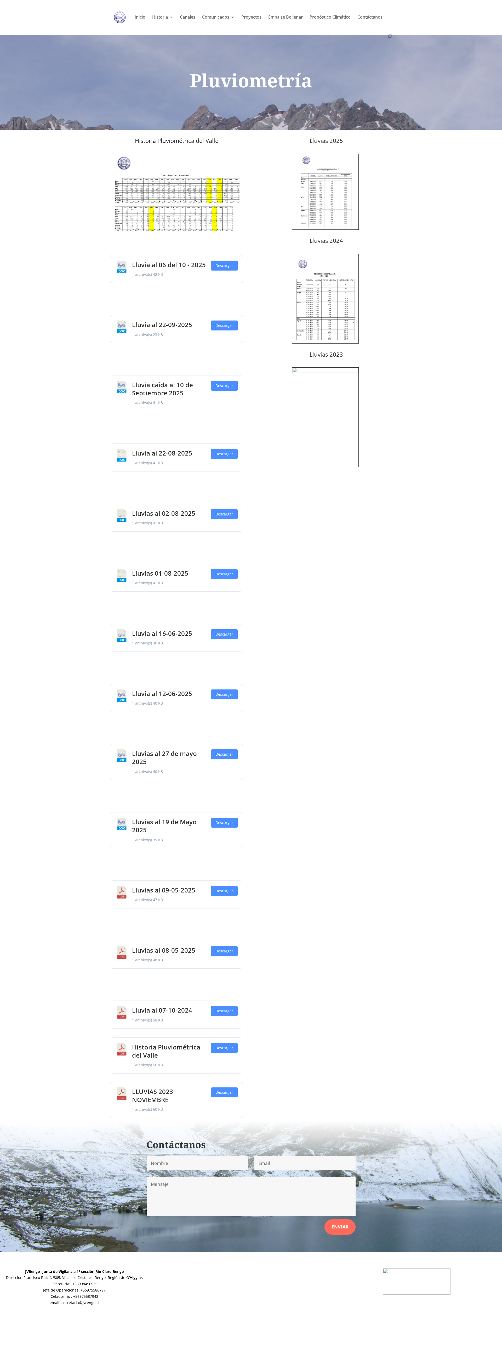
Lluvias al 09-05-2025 (163, 890)
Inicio (140, 17)
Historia (160, 17)
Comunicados (215, 17)
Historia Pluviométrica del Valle (166, 1051)
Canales (187, 17)
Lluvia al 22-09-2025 (162, 324)
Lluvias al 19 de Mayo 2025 (164, 825)
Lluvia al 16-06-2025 (162, 633)
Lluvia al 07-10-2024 (162, 1010)
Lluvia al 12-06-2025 (162, 693)
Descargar (224, 265)
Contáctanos (370, 17)
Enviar (340, 1227)
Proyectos (251, 17)
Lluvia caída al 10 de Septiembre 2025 (162, 388)
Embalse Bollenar (285, 17)
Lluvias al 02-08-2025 (163, 513)
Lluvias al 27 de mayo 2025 (164, 757)
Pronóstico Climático (330, 17)
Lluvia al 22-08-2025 (162, 453)
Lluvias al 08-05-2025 (163, 950)
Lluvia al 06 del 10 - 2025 (169, 264)
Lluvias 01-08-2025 (160, 573)
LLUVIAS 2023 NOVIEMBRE (152, 1095)
